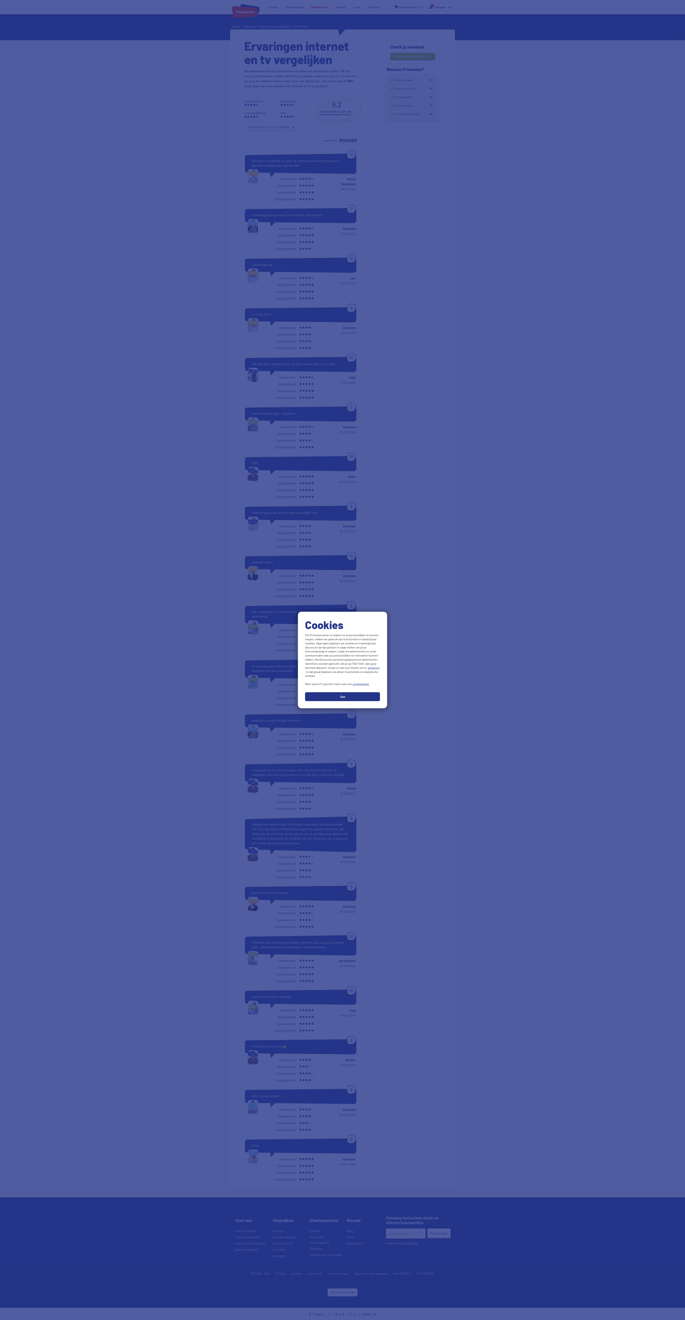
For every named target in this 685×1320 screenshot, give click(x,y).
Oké (342, 697)
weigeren (374, 667)
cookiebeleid (360, 684)
